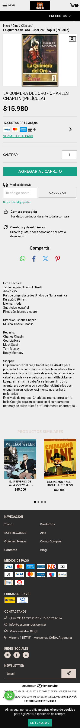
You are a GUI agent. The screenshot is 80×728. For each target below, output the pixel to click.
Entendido (40, 722)
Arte (43, 533)
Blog (43, 550)
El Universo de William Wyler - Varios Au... (20, 483)
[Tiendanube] (40, 687)
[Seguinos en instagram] (7, 655)
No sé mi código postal (16, 202)
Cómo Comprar (51, 541)
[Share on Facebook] (33, 259)
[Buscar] (33, 16)
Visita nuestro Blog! (23, 631)
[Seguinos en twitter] (26, 655)
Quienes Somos (15, 541)
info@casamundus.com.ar (27, 625)
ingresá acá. (69, 697)
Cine (16, 25)
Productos (47, 524)
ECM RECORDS (15, 533)
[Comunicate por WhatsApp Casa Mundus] (9, 695)
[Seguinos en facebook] (16, 655)
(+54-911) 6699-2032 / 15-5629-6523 (35, 618)
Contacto (10, 550)
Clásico (26, 25)
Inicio (6, 25)
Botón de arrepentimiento (40, 701)
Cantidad (10, 154)
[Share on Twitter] (45, 259)
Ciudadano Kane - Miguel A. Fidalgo (60, 483)
